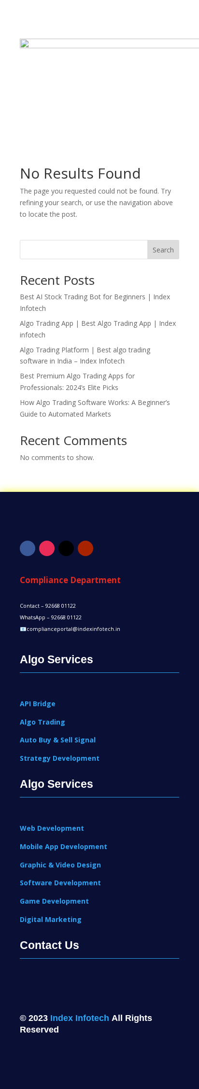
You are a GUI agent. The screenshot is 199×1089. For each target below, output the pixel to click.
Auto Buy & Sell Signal (58, 739)
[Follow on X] (66, 548)
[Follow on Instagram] (47, 548)
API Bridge (38, 703)
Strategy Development (60, 758)
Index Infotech (79, 1018)
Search (163, 249)
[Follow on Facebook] (27, 548)
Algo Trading (42, 721)
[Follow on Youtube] (85, 548)
